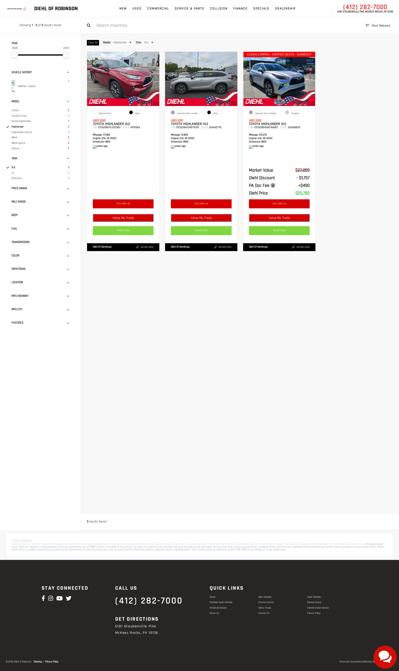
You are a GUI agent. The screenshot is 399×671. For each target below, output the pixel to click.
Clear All (93, 42)
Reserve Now (123, 230)
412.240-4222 (147, 247)
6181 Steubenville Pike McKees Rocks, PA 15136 (365, 11)
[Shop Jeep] (20, 8)
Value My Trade (123, 218)
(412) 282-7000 (365, 7)
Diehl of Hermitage (102, 247)
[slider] (15, 55)
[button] (156, 78)
